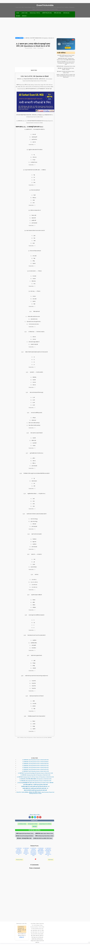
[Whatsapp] (32, 817)
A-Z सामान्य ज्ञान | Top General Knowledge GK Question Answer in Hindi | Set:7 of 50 (35, 773)
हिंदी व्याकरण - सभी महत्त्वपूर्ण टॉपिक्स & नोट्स (24, 838)
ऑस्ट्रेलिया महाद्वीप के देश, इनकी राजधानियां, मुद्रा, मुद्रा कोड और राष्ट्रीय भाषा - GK (35, 786)
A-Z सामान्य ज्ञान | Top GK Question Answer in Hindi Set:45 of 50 (35, 769)
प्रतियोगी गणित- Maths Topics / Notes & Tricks (44, 833)
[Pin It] (40, 817)
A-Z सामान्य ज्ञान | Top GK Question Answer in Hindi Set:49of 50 (35, 761)
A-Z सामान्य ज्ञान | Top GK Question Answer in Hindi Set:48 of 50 (35, 763)
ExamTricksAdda (45, 5)
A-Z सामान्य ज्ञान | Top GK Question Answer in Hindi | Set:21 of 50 (35, 771)
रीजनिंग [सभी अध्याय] (57, 12)
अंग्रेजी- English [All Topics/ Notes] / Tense (24, 833)
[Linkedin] (38, 817)
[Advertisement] (45, 26)
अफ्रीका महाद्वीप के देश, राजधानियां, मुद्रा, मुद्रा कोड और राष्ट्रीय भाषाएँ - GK (35, 788)
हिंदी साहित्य (18, 15)
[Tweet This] (35, 817)
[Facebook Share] (30, 817)
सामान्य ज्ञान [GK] (66, 12)
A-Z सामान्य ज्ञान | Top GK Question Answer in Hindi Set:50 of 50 (35, 759)
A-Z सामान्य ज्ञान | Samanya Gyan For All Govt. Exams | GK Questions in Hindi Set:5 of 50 (35, 776)
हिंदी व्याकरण (24, 15)
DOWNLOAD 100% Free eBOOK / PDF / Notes (42, 838)
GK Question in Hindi (31, 737)
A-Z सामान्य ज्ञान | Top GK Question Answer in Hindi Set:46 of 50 (35, 767)
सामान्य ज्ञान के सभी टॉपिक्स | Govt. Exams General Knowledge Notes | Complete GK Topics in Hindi (66, 63)
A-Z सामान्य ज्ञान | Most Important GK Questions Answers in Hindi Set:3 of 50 (35, 780)
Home (17, 12)
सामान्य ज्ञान (49, 737)
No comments (41, 48)
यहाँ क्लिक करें (21, 937)
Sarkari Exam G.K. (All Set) (41, 737)
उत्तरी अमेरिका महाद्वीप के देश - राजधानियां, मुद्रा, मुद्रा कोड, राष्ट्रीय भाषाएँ (35, 784)
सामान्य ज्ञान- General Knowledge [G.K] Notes (24, 835)
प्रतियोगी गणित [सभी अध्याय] (47, 12)
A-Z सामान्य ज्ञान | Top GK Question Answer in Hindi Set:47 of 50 (35, 765)
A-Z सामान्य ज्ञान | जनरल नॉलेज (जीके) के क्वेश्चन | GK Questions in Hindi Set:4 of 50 (35, 778)
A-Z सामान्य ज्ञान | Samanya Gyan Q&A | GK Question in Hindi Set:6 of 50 (35, 775)
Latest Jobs (24, 12)
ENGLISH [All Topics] (35, 12)
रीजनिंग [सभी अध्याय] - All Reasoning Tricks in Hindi (66, 66)
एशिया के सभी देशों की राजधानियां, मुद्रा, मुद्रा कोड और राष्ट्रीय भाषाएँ (35, 790)
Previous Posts (19, 859)
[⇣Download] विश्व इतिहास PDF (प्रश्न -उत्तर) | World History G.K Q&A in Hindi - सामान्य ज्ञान (35, 782)
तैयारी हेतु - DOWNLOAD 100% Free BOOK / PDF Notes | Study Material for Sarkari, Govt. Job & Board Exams (66, 76)
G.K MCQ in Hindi (23, 737)
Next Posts (50, 859)
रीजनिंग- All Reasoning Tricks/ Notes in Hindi (44, 835)
